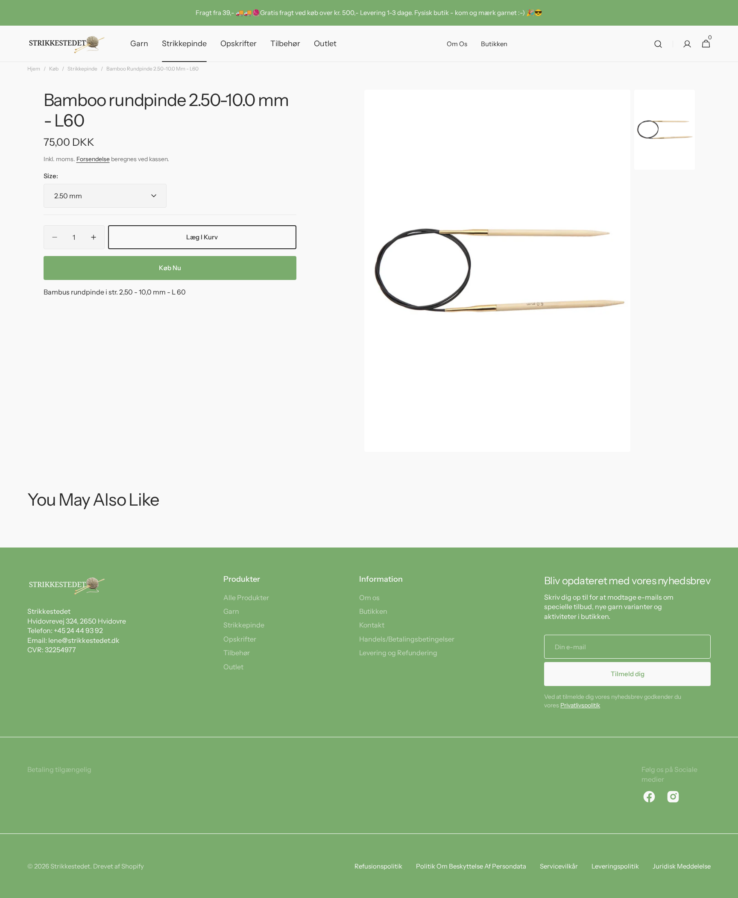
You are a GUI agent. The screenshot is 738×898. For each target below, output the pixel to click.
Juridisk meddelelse (682, 866)
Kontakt (371, 625)
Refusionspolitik (378, 866)
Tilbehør (236, 652)
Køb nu (170, 268)
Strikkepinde (82, 68)
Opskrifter (239, 639)
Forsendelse (93, 159)
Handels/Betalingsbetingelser (406, 639)
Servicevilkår (559, 866)
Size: (51, 176)
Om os (369, 597)
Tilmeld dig (627, 674)
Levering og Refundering (398, 652)
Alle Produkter (246, 597)
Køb (54, 68)
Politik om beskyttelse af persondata (471, 866)
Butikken (373, 611)
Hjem (33, 68)
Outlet (233, 666)
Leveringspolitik (615, 866)
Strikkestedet (70, 866)
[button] (658, 44)
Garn (231, 611)
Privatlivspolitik (580, 705)
